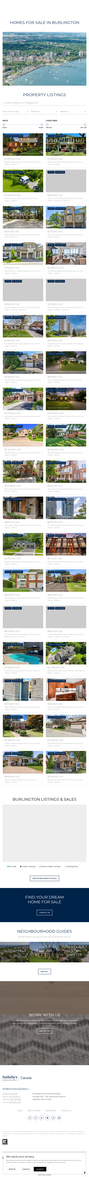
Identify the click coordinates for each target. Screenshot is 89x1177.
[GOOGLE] (59, 1118)
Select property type (11, 112)
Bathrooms (35, 112)
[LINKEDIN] (41, 1118)
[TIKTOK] (53, 1118)
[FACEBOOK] (30, 1118)
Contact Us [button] (44, 913)
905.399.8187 (16, 1099)
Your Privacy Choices (44, 1174)
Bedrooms (64, 112)
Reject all (12, 1169)
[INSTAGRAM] (36, 1118)
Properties (50, 1110)
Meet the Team (34, 1110)
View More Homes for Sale (45, 878)
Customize (26, 1169)
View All (44, 972)
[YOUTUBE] (47, 1118)
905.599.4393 (15, 1102)
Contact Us (66, 1110)
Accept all (40, 1169)
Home (19, 1110)
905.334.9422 (14, 1097)
